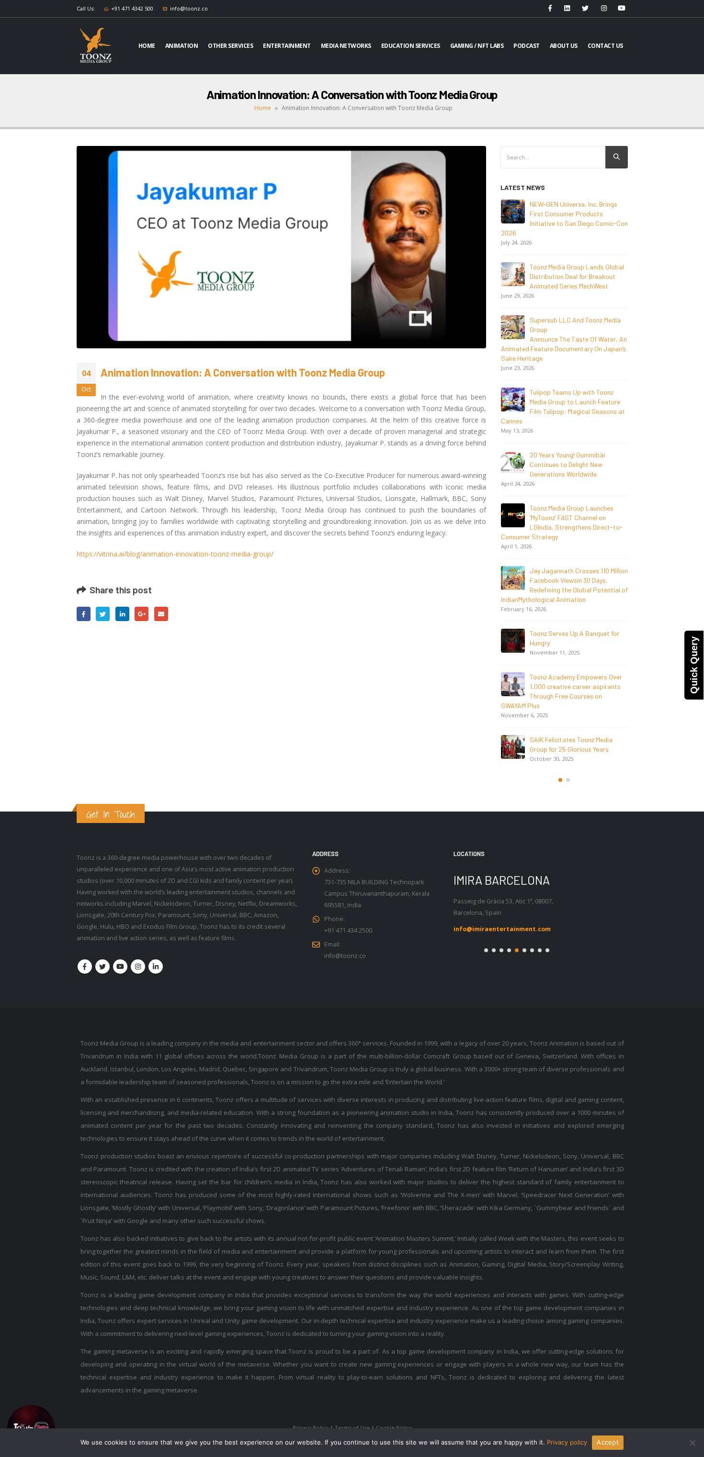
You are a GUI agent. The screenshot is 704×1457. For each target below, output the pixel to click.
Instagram (138, 957)
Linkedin (155, 957)
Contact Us (605, 46)
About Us (564, 46)
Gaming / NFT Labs (477, 46)
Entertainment (287, 46)
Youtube (120, 957)
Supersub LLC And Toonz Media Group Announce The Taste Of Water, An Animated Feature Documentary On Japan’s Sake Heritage (564, 339)
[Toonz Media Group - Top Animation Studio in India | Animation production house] (96, 46)
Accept (608, 1442)
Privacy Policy (311, 1418)
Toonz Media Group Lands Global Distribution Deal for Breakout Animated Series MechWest (577, 276)
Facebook (84, 614)
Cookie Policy (394, 1418)
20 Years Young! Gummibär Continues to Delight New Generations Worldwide (568, 464)
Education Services (410, 46)
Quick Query (694, 665)
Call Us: (86, 8)
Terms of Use (352, 1418)
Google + (141, 614)
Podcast (526, 46)
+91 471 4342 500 (132, 8)
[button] (560, 780)
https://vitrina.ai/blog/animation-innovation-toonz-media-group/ (175, 553)
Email (161, 614)
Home (146, 46)
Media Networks (346, 46)
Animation (181, 46)
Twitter (103, 614)
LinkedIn (122, 614)
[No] (692, 1442)
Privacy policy (567, 1442)
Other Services (230, 46)
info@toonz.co (189, 8)
